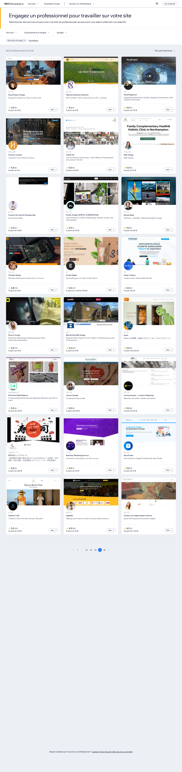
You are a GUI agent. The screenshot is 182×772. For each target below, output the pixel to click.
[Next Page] (109, 550)
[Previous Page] (73, 550)
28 (104, 550)
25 (91, 550)
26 (95, 550)
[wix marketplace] (14, 3)
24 (87, 550)
